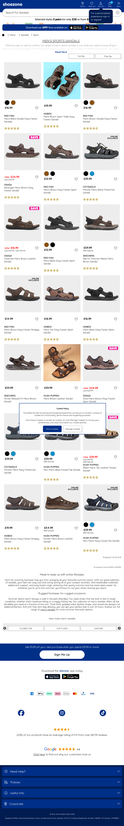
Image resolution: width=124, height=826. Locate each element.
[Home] (3, 35)
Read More (61, 52)
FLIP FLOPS (62, 628)
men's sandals (47, 609)
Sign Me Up (62, 654)
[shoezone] (13, 4)
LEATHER (98, 628)
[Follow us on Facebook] (21, 713)
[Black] (86, 102)
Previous (4, 628)
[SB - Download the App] (62, 28)
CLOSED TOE (26, 628)
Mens (13, 34)
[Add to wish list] (36, 108)
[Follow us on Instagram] (62, 713)
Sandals (25, 34)
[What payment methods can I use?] (62, 694)
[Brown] (13, 102)
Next (119, 628)
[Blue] (92, 173)
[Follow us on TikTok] (103, 713)
